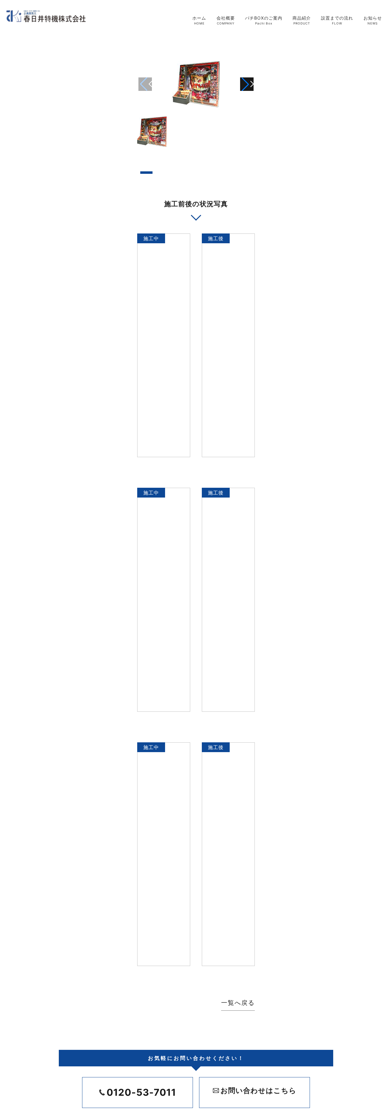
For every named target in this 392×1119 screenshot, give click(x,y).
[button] (247, 84)
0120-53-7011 (141, 1092)
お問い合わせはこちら (258, 1090)
